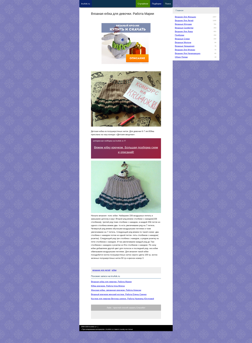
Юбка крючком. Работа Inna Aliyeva (108, 286)
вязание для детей (101, 270)
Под (156, 3)
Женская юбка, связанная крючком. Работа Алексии (116, 290)
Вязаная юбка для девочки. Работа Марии (111, 281)
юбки (114, 270)
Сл (143, 3)
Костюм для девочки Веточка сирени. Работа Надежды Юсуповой (122, 298)
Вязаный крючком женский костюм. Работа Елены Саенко (119, 294)
